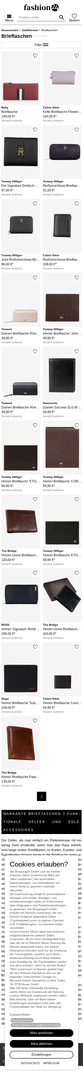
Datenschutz (30, 1063)
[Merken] (35, 55)
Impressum (51, 1063)
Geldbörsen (30, 30)
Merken (74, 20)
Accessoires (9, 30)
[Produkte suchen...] (61, 17)
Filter (39, 45)
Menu (9, 20)
